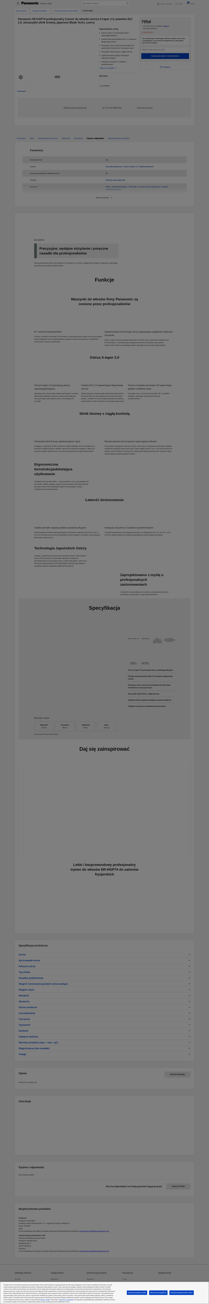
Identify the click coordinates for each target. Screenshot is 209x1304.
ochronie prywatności (66, 1300)
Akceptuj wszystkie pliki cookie (182, 1293)
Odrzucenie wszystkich (158, 1293)
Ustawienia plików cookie (137, 1293)
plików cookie (45, 1300)
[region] (104, 1293)
